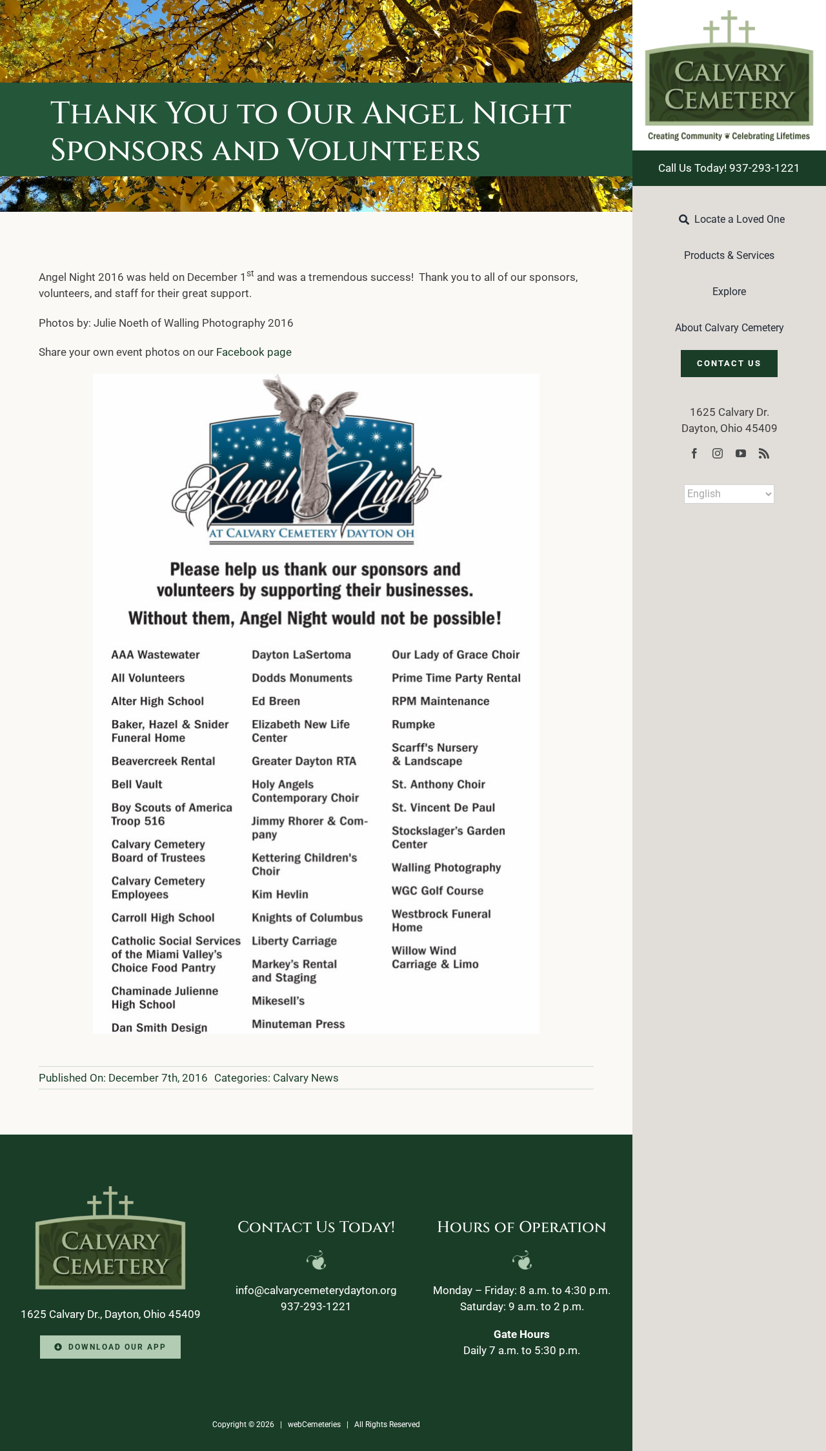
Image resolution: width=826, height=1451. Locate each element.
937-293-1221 (316, 1306)
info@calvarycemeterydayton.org (316, 1290)
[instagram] (717, 453)
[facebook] (694, 453)
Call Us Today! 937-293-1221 (729, 167)
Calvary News (306, 1077)
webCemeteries (314, 1424)
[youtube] (741, 453)
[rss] (764, 453)
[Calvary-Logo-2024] (729, 15)
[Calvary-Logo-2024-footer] (110, 1191)
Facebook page (254, 351)
